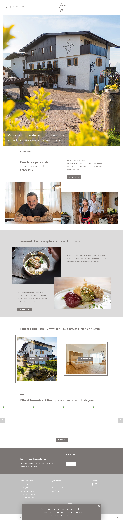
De (108, 7)
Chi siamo (55, 491)
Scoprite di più (74, 177)
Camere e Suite (86, 358)
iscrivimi (71, 464)
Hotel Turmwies (25, 151)
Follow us (61, 439)
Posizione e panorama (37, 358)
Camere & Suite (57, 485)
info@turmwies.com (32, 497)
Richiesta (67, 485)
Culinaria (75, 485)
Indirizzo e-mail (71, 454)
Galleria (54, 488)
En (111, 7)
